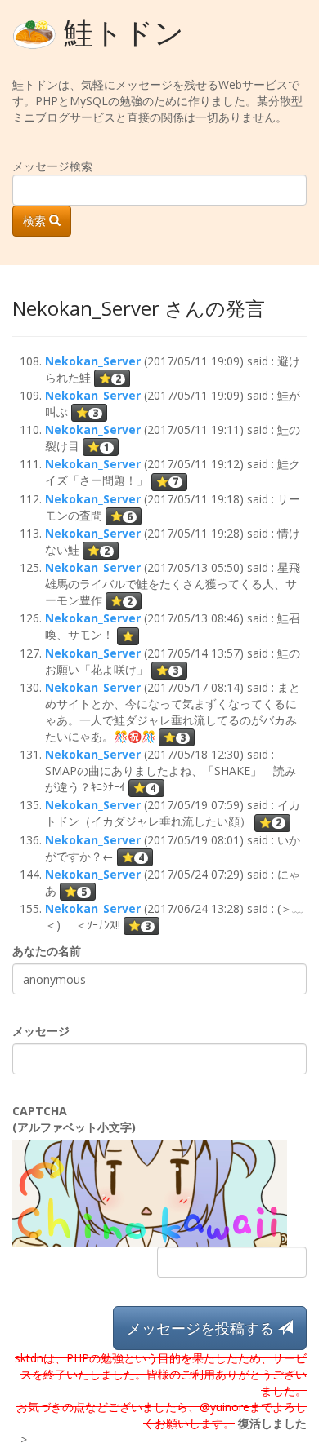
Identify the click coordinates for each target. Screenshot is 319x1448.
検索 (36, 220)
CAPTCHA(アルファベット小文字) (74, 1119)
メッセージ (41, 1030)
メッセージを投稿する (202, 1328)
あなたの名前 (46, 951)
